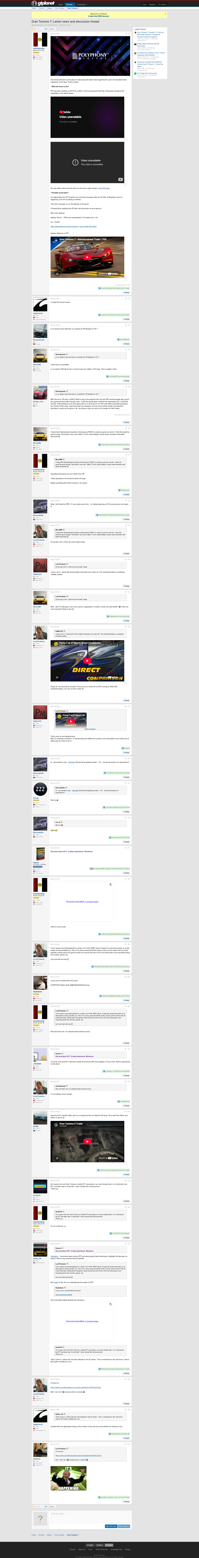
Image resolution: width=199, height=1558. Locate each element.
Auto (110, 1545)
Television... (55, 1256)
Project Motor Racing (143, 49)
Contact (72, 1549)
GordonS (59, 1211)
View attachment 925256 (64, 1295)
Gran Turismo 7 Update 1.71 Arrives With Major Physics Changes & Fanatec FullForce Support (150, 34)
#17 (129, 848)
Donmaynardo (61, 354)
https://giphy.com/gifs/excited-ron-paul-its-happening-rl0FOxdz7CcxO (76, 1387)
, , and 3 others (111, 966)
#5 (129, 386)
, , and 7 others (114, 1170)
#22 (129, 1049)
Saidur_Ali (59, 1414)
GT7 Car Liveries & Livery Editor (146, 59)
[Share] (126, 33)
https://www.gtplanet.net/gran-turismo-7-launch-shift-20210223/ (74, 226)
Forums (69, 4)
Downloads (81, 4)
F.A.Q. (90, 1549)
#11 (129, 592)
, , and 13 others (111, 868)
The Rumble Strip (142, 70)
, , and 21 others (115, 288)
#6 (129, 428)
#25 (129, 1180)
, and (119, 376)
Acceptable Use (116, 1549)
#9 (129, 525)
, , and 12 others (115, 996)
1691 (45, 29)
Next (51, 29)
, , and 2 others (115, 444)
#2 (129, 298)
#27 (129, 1244)
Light (91, 1545)
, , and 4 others (115, 315)
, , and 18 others (115, 934)
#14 (129, 758)
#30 (128, 1444)
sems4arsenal (38, 25)
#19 (129, 944)
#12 (129, 626)
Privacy (127, 1549)
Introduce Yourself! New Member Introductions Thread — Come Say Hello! (150, 64)
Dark (100, 1545)
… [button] (41, 29)
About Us (81, 1549)
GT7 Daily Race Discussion (147, 73)
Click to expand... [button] (90, 729)
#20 (128, 977)
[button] (73, 4)
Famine (58, 1053)
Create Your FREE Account (98, 16)
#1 (129, 33)
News (61, 4)
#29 (129, 1409)
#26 (129, 1207)
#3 (129, 325)
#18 (129, 879)
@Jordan (71, 762)
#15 (129, 783)
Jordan (56, 1282)
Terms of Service (102, 1549)
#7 (129, 455)
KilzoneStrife (60, 788)
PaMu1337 (59, 631)
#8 (129, 500)
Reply (127, 292)
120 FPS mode (104, 188)
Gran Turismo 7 (141, 40)
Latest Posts (140, 29)
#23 (128, 1081)
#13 (129, 706)
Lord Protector (61, 564)
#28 (129, 1379)
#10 (129, 559)
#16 (129, 817)
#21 (129, 1006)
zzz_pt (58, 822)
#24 (128, 1111)
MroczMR (59, 459)
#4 (129, 350)
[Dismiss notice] (165, 14)
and (120, 837)
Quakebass (59, 1288)
